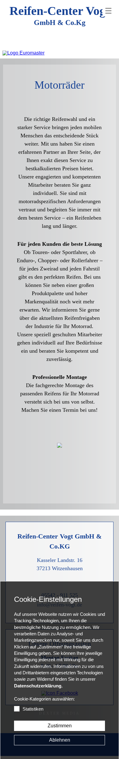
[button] (108, 10)
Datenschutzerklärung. (38, 685)
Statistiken (33, 709)
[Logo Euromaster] (23, 53)
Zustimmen (60, 725)
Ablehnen (59, 740)
